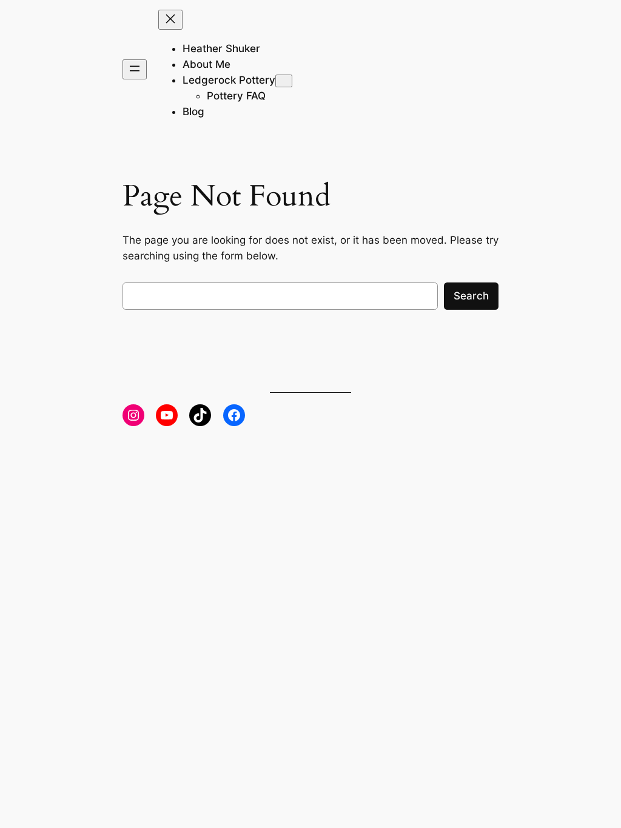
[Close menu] (170, 20)
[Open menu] (135, 69)
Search (471, 296)
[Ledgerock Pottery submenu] (283, 81)
